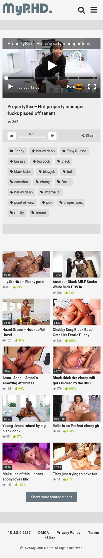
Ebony (19, 151)
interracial (52, 192)
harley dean (45, 151)
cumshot (21, 182)
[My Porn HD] (27, 10)
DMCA (43, 533)
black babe (22, 172)
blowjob (48, 172)
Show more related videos (51, 497)
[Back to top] (93, 548)
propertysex (73, 202)
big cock (43, 161)
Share (90, 136)
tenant (40, 213)
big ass (19, 161)
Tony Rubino (76, 151)
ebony (44, 182)
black (65, 161)
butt (70, 172)
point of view (24, 202)
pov (49, 202)
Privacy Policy (68, 533)
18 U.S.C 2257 (19, 533)
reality (19, 213)
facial (65, 182)
